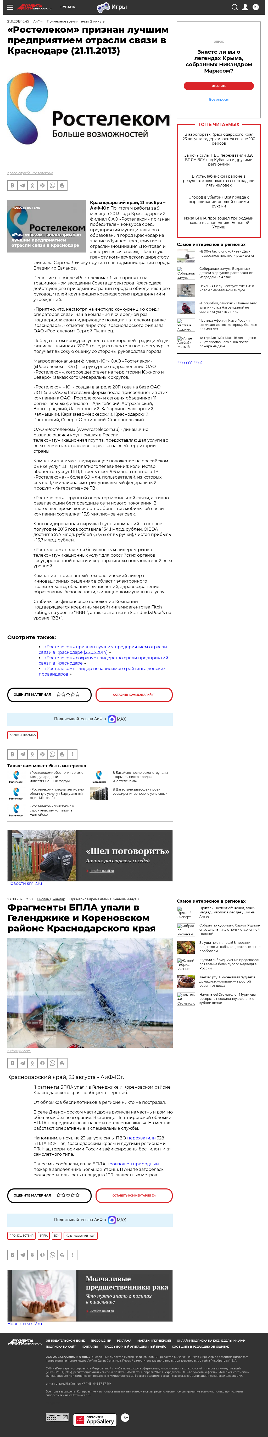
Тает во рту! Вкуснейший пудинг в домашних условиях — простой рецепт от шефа (227, 981)
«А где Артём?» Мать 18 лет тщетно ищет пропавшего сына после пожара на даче (227, 342)
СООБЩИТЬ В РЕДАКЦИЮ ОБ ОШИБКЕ (200, 1346)
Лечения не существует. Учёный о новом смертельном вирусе (226, 288)
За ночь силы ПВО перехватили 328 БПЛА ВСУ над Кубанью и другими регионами (219, 160)
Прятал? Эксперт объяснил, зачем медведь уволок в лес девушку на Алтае (227, 912)
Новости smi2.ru (24, 883)
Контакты (90, 1346)
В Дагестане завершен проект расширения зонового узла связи (140, 791)
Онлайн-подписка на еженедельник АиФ (211, 1340)
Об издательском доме (65, 1340)
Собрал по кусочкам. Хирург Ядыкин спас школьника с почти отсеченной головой (229, 929)
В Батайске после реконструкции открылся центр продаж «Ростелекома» (140, 777)
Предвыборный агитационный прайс (135, 1346)
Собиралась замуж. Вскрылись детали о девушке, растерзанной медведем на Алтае (226, 273)
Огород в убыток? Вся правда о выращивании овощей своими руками (218, 202)
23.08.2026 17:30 (20, 899)
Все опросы (218, 99)
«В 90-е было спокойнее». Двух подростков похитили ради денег (227, 253)
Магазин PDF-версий (154, 1340)
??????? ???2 (189, 362)
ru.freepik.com (19, 1051)
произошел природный (133, 1163)
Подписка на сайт (61, 1346)
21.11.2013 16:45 (18, 21)
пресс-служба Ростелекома (30, 173)
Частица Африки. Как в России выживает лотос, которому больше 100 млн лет (228, 325)
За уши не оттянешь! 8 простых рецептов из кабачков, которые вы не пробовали (229, 947)
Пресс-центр (101, 1340)
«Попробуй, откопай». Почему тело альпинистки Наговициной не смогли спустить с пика (228, 307)
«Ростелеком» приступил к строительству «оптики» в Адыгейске (52, 810)
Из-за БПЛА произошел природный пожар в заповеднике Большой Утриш (219, 222)
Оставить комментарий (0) (134, 1195)
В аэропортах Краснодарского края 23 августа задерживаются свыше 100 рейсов (219, 139)
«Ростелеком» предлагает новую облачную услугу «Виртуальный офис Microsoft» (57, 793)
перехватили (141, 1138)
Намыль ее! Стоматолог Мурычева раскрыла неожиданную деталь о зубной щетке (227, 998)
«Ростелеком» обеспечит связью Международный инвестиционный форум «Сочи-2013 (56, 779)
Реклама (124, 1340)
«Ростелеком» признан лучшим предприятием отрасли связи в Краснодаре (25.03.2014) (103, 649)
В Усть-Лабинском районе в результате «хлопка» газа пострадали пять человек (219, 181)
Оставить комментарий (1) (134, 694)
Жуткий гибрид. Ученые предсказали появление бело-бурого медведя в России (229, 964)
